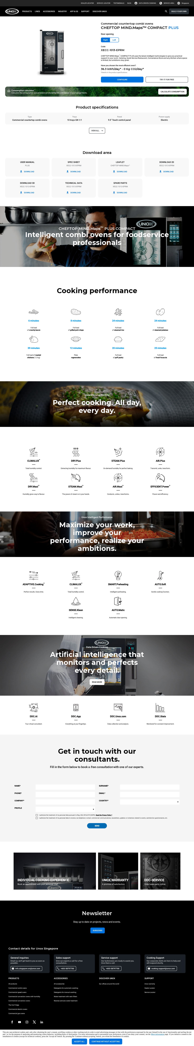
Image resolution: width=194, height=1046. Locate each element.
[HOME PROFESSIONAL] (13, 11)
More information (157, 1034)
